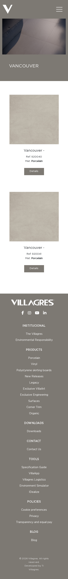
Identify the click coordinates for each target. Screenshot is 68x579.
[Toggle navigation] (59, 9)
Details (34, 171)
